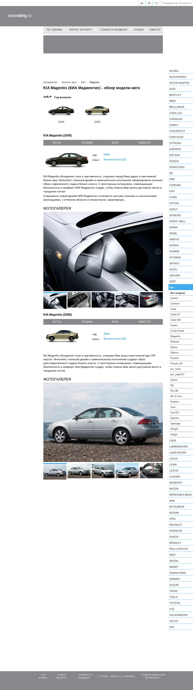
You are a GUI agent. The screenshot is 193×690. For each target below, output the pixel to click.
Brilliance (177, 106)
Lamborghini (178, 446)
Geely (173, 209)
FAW (172, 179)
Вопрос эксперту (80, 29)
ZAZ (171, 627)
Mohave (174, 341)
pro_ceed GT (177, 374)
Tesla (173, 596)
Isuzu (173, 269)
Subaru (174, 578)
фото (115, 142)
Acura (173, 70)
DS (171, 173)
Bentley (175, 94)
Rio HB (174, 390)
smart (173, 566)
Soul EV (174, 412)
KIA (171, 287)
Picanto (174, 358)
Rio (172, 385)
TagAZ (173, 590)
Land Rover (177, 452)
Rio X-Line (176, 396)
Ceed (173, 309)
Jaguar (174, 275)
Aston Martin (179, 82)
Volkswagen (178, 614)
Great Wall (177, 221)
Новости (154, 29)
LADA (172, 440)
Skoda (173, 560)
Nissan (174, 512)
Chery (173, 125)
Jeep (172, 281)
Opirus (174, 347)
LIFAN (173, 464)
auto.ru (19, 15)
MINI (172, 500)
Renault (175, 542)
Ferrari (175, 185)
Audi (172, 88)
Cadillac (175, 112)
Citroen (175, 143)
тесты (56, 142)
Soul (172, 407)
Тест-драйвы (54, 29)
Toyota (174, 602)
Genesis (175, 215)
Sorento (174, 401)
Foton (174, 203)
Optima (174, 352)
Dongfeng (177, 167)
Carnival (174, 303)
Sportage (175, 423)
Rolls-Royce (178, 548)
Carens (174, 298)
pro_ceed (175, 369)
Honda (174, 245)
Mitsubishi (176, 506)
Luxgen (174, 476)
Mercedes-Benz (180, 494)
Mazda (173, 488)
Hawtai (174, 239)
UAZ (172, 608)
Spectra (174, 418)
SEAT (172, 554)
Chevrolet (177, 131)
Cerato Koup (177, 330)
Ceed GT (175, 314)
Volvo (173, 621)
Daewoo (175, 149)
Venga (173, 434)
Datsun (174, 155)
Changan (175, 119)
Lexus (173, 458)
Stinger (174, 429)
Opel (172, 518)
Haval (173, 233)
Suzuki (174, 584)
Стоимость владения (113, 29)
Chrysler (176, 137)
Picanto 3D (176, 363)
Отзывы (139, 29)
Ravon (173, 536)
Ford (173, 197)
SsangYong (177, 572)
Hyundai (175, 257)
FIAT (172, 191)
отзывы (87, 142)
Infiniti (174, 263)
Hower (174, 251)
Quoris (174, 379)
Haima (173, 227)
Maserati (175, 482)
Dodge (174, 161)
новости (144, 142)
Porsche (175, 530)
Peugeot (175, 524)
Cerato (174, 325)
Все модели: (177, 293)
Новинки (128, 676)
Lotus (173, 470)
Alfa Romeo (177, 76)
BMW (172, 100)
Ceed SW (175, 319)
